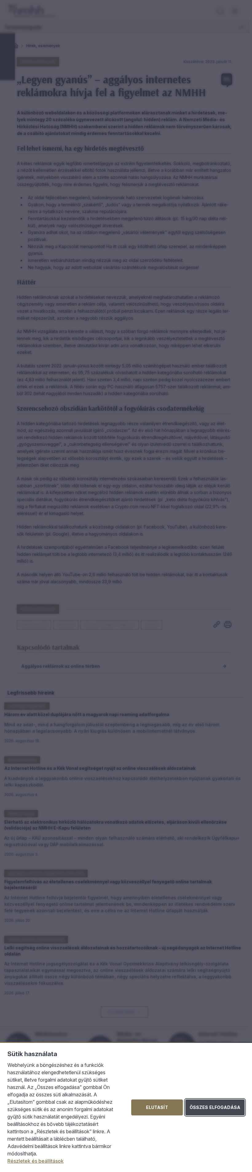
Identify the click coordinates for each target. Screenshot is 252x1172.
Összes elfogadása (215, 1107)
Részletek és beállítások (35, 1161)
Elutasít (157, 1107)
